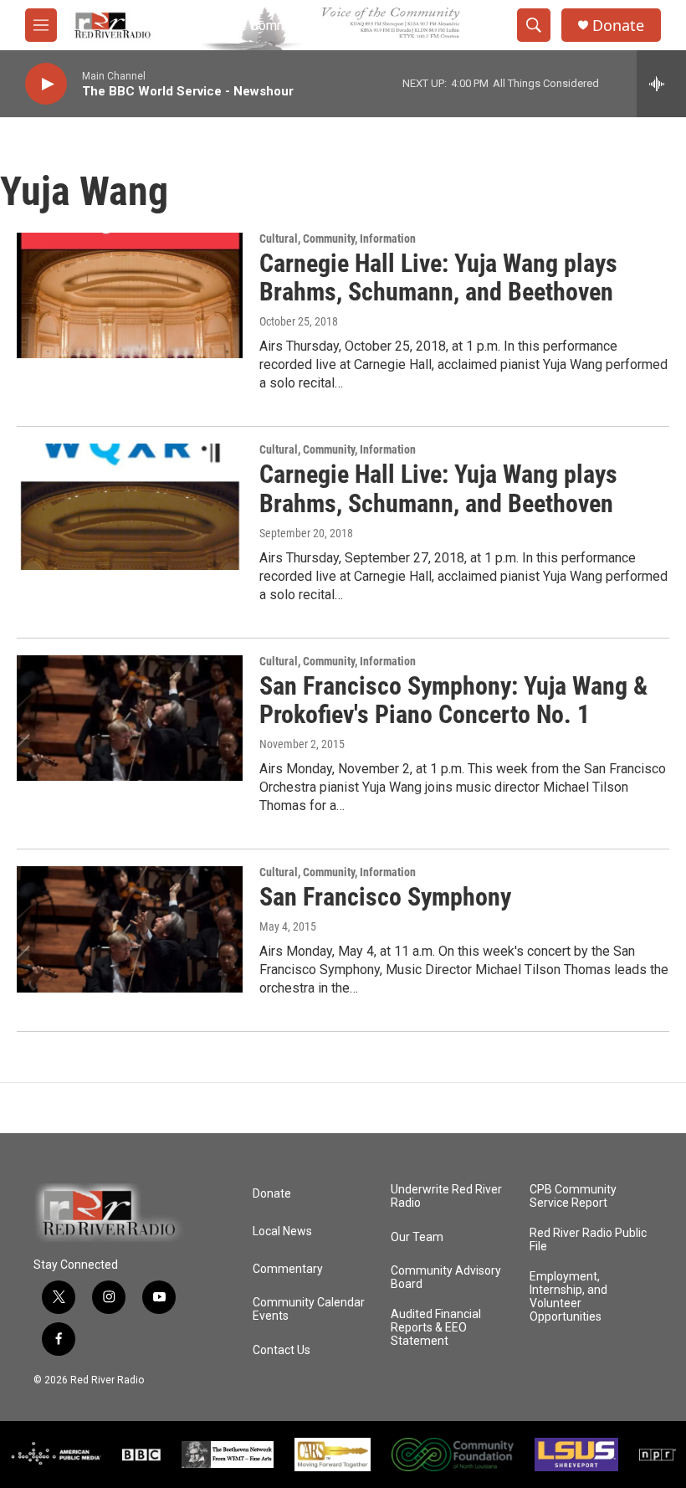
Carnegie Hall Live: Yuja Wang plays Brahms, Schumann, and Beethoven (438, 278)
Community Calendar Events (309, 1309)
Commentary (288, 1269)
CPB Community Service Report (573, 1196)
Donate (618, 25)
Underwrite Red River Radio (446, 1196)
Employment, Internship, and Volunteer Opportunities (568, 1296)
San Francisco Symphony (385, 896)
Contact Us (281, 1350)
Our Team (417, 1237)
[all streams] (661, 83)
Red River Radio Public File (588, 1240)
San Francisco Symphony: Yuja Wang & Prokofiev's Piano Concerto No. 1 (453, 700)
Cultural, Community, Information (337, 238)
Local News (282, 1231)
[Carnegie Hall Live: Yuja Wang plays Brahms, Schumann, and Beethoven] (130, 295)
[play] (46, 84)
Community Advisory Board (446, 1277)
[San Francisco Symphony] (130, 929)
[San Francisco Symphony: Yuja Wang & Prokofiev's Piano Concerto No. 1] (130, 718)
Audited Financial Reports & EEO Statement (436, 1327)
